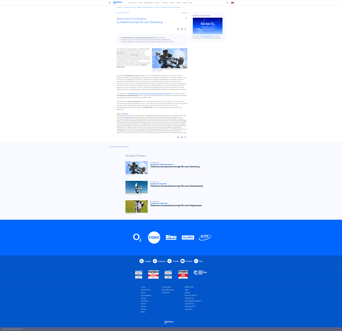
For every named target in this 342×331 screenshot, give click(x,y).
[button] (178, 29)
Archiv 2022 (156, 7)
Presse (184, 3)
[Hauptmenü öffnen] (109, 2)
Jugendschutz (190, 304)
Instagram (162, 261)
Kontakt (187, 293)
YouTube (189, 261)
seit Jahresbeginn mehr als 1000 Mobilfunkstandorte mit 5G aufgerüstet (150, 93)
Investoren (164, 3)
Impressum (188, 309)
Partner (172, 3)
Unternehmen (132, 3)
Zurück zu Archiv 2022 (123, 13)
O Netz (120, 61)
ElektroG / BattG (190, 295)
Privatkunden (166, 287)
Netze (140, 3)
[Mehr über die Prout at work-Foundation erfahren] (200, 274)
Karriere (178, 3)
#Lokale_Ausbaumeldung (122, 146)
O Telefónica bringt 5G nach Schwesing (170, 7)
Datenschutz (189, 298)
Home (143, 287)
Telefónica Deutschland (130, 7)
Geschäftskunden (168, 290)
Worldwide (165, 293)
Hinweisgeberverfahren (193, 301)
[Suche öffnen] (227, 2)
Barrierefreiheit (190, 306)
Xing (201, 261)
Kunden (157, 3)
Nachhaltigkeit (148, 3)
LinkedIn (148, 261)
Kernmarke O (128, 117)
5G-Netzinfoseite (205, 36)
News (190, 3)
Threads (176, 261)
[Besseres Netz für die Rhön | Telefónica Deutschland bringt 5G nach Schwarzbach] (170, 188)
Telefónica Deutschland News (144, 7)
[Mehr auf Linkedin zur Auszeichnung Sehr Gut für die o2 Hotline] (168, 274)
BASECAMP (189, 287)
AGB (186, 290)
